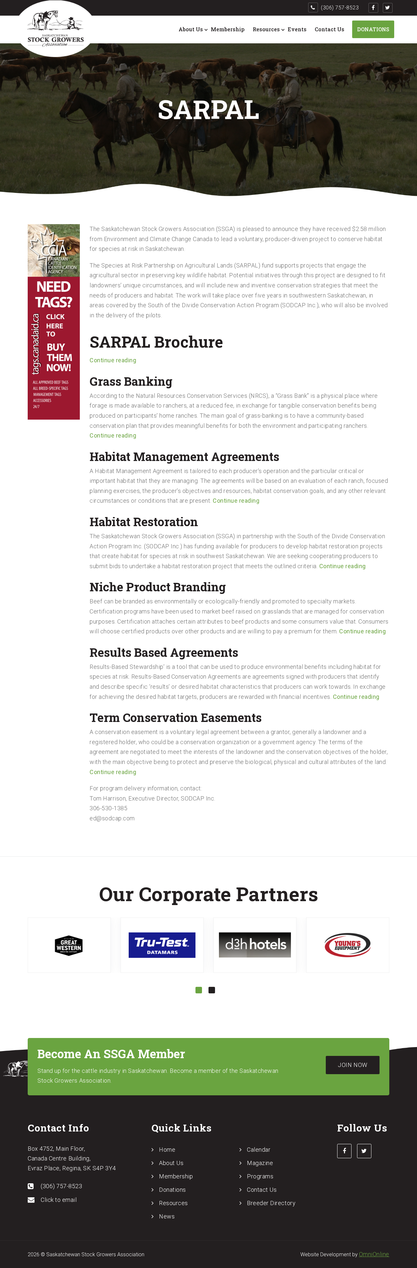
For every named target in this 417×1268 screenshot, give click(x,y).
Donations (373, 29)
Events (297, 29)
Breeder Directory (271, 1203)
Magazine (260, 1163)
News (167, 1216)
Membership (228, 29)
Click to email (59, 1199)
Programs (260, 1176)
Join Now (352, 1064)
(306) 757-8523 (339, 8)
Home (167, 1149)
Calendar (258, 1149)
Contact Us (329, 29)
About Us (191, 29)
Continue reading (113, 360)
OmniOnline (374, 1254)
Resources (266, 29)
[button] (198, 990)
